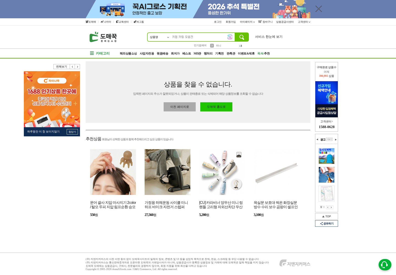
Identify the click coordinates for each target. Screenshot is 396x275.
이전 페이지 (328, 207)
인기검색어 (200, 45)
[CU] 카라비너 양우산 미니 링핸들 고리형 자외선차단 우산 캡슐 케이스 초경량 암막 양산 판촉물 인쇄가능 (221, 205)
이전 (72, 66)
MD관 (197, 53)
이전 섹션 (317, 139)
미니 (218, 45)
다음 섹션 (335, 139)
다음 (77, 66)
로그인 (218, 21)
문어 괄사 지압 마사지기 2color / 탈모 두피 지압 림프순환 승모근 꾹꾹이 (113, 205)
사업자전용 (147, 53)
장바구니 (267, 21)
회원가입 (231, 21)
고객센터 (303, 21)
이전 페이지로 (179, 106)
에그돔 (140, 21)
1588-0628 (327, 127)
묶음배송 (162, 53)
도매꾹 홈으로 (216, 106)
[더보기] (329, 139)
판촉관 (231, 53)
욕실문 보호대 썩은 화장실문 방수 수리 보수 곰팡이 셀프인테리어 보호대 (276, 205)
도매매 (92, 21)
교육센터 (124, 21)
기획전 (219, 53)
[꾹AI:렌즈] (229, 36)
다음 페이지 (331, 207)
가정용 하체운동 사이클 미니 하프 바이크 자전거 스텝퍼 (166, 205)
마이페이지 (246, 21)
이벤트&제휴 (246, 53)
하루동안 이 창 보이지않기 (43, 131)
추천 (263, 53)
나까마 (107, 21)
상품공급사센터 (285, 21)
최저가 (175, 53)
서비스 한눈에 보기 (269, 36)
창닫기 (72, 131)
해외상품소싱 (128, 53)
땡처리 (208, 53)
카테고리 (103, 53)
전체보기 (61, 66)
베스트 (186, 53)
